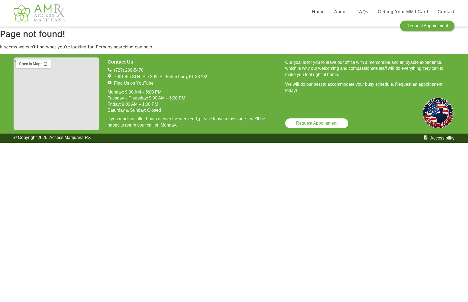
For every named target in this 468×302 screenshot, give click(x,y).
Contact (446, 11)
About (340, 11)
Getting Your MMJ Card (403, 11)
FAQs (362, 11)
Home (318, 11)
